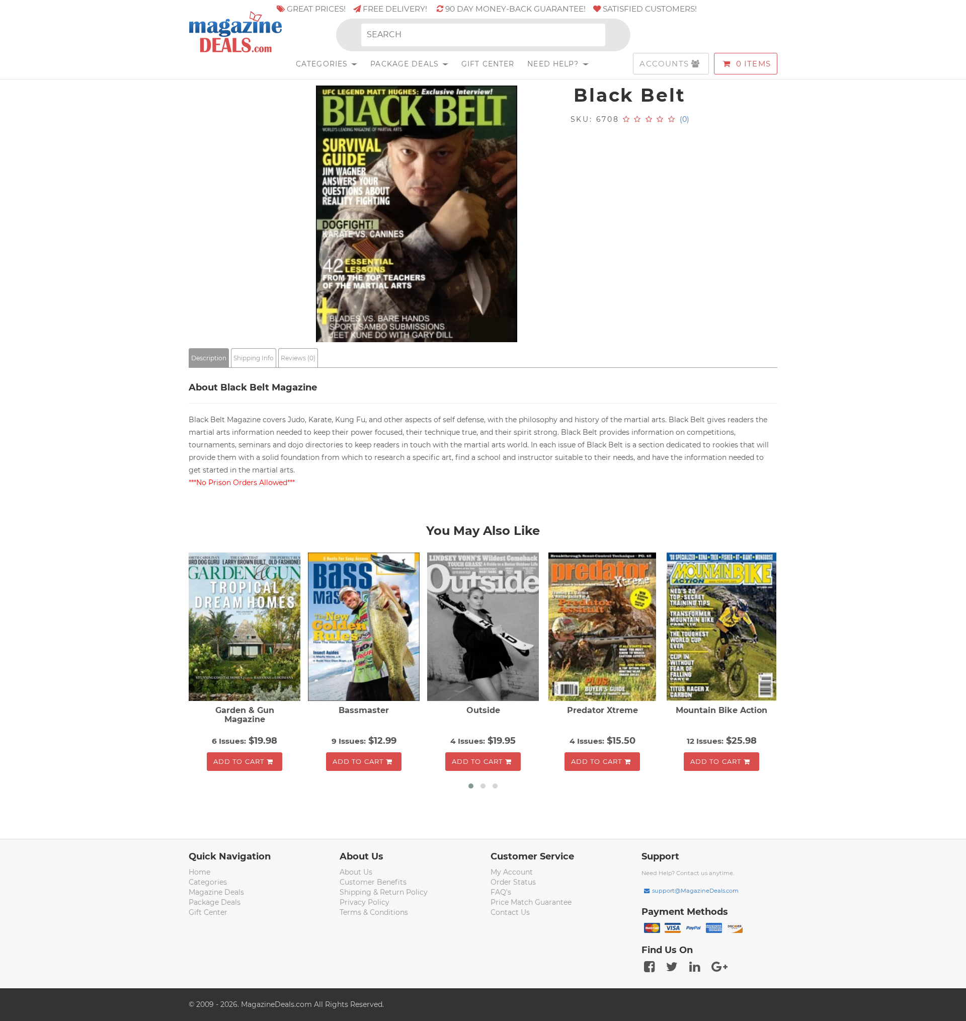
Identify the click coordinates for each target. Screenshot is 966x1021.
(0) (684, 119)
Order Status (513, 882)
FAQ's (501, 892)
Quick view (246, 628)
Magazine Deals (216, 892)
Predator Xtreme (602, 710)
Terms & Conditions (374, 912)
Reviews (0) (298, 358)
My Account (512, 872)
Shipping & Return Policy (384, 892)
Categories (323, 63)
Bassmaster (364, 710)
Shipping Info (253, 358)
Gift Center (487, 63)
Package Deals (405, 63)
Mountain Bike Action (721, 710)
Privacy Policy (364, 902)
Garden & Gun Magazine (244, 714)
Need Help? (554, 63)
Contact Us (510, 912)
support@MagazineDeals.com (695, 890)
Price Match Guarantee (531, 902)
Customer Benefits (373, 882)
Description (208, 358)
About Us (356, 872)
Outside (483, 710)
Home (199, 872)
